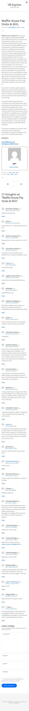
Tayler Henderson (12, 582)
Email (4, 664)
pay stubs (10, 174)
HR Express (14, 4)
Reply (3, 216)
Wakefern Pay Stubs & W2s (21, 184)
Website (5, 672)
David (8, 424)
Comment (5, 634)
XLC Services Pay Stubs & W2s (8, 184)
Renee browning (12, 461)
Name (4, 656)
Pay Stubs (12, 172)
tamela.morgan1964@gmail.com (11, 544)
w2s (16, 174)
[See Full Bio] (18, 167)
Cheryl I (8, 263)
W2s (17, 172)
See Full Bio (14, 167)
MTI (23, 27)
